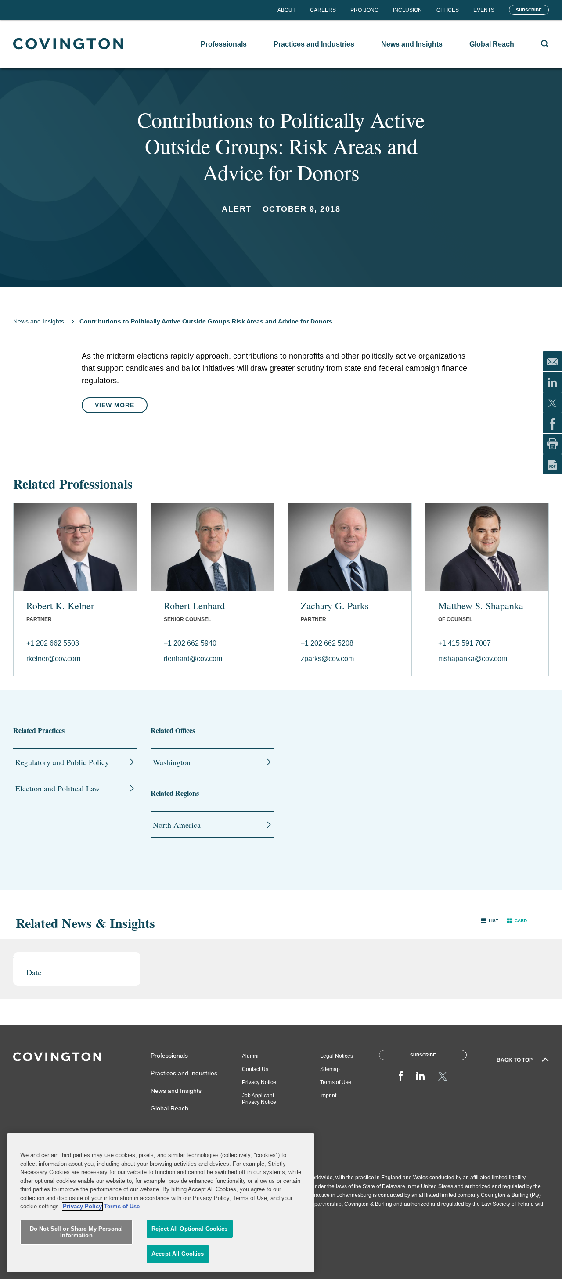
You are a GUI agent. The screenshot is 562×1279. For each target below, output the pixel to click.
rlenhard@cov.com (193, 658)
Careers (323, 10)
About (286, 10)
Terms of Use (335, 1082)
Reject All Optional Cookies (189, 1228)
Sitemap (330, 1069)
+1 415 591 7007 (464, 643)
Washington (172, 762)
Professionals (169, 1055)
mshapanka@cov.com (472, 658)
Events (483, 10)
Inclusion (407, 10)
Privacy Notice (259, 1082)
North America (177, 824)
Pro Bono (364, 10)
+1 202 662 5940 (190, 643)
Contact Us (255, 1069)
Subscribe (529, 9)
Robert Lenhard (194, 606)
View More (114, 405)
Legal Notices (336, 1056)
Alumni (250, 1056)
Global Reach (169, 1108)
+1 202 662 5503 (52, 643)
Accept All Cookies (177, 1253)
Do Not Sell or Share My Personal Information (76, 1232)
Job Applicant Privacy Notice (259, 1098)
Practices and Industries (184, 1073)
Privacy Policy (82, 1206)
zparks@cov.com (327, 658)
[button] (489, 920)
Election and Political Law (57, 788)
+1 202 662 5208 (327, 643)
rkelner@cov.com (53, 658)
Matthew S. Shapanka (480, 606)
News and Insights (38, 321)
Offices (447, 10)
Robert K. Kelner (60, 606)
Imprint (328, 1095)
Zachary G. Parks (335, 606)
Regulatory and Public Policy (62, 762)
